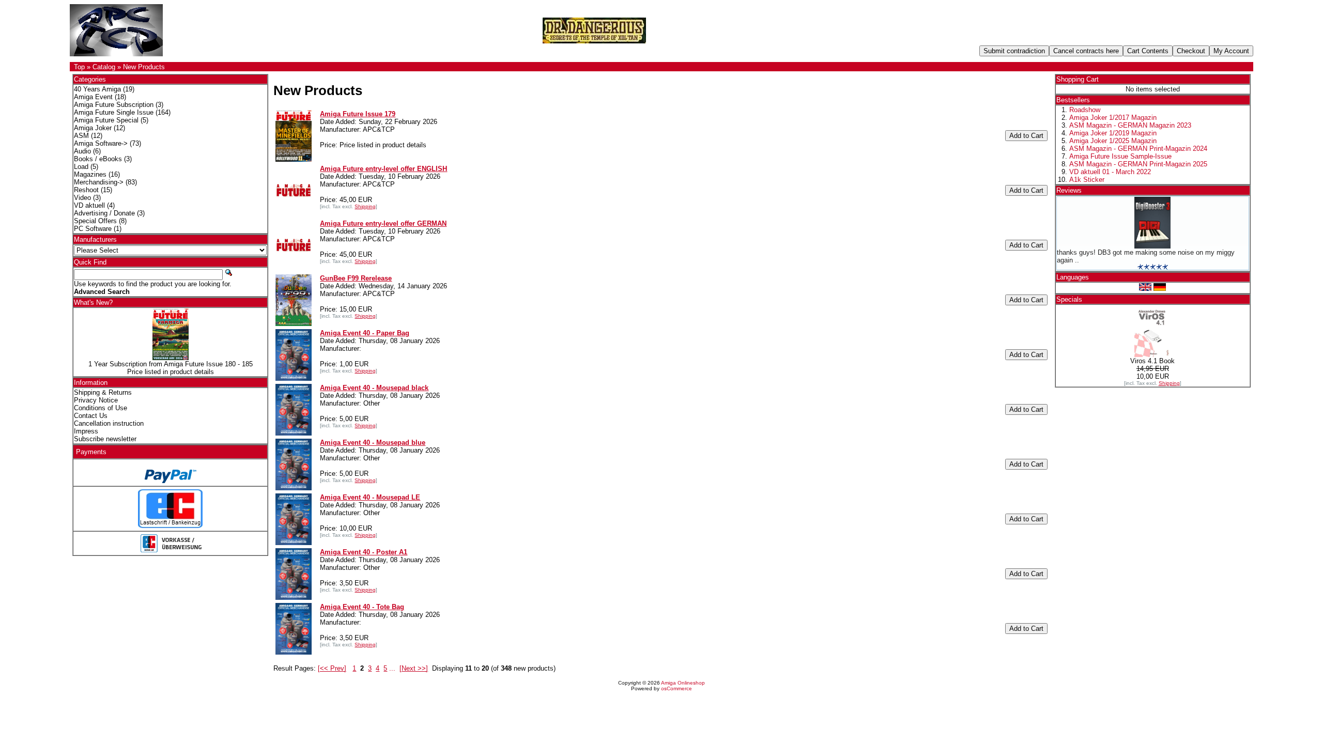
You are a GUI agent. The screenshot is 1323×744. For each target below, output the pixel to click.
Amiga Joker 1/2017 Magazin (1113, 117)
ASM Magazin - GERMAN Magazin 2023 (1130, 125)
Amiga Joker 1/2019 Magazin (1113, 133)
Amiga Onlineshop (683, 683)
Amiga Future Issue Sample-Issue (1120, 156)
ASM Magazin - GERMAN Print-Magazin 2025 (1138, 164)
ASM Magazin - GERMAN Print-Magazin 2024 (1138, 148)
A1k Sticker (1086, 179)
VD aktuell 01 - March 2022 (1110, 172)
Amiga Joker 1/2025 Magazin (1113, 141)
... (392, 668)
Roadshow (1084, 110)
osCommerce (676, 688)
